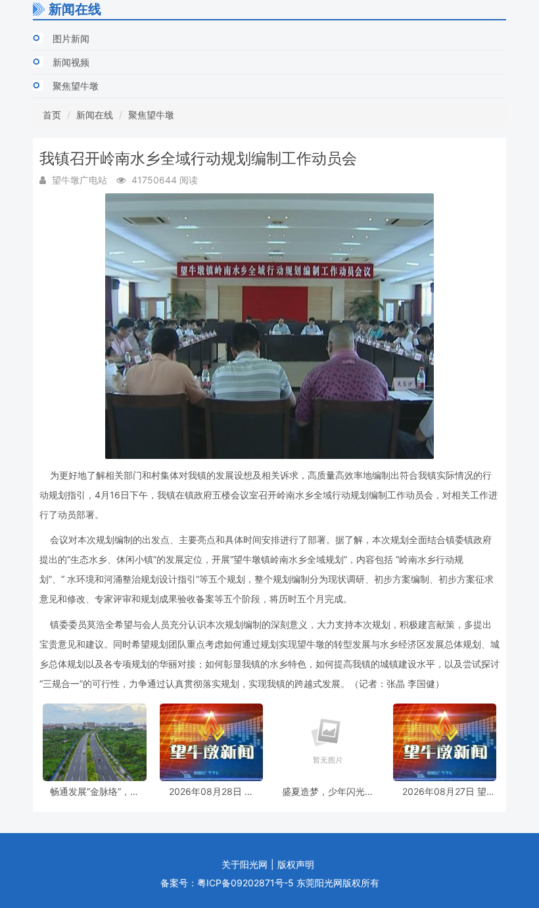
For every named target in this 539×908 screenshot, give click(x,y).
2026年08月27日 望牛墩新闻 (444, 791)
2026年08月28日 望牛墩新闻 (211, 791)
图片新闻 (71, 38)
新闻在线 (94, 114)
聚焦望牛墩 (76, 85)
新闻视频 (71, 62)
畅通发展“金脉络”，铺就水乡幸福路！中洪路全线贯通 (95, 791)
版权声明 (295, 864)
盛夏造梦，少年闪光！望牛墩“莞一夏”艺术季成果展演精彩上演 (328, 791)
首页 (52, 114)
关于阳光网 (245, 864)
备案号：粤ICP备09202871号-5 (227, 882)
